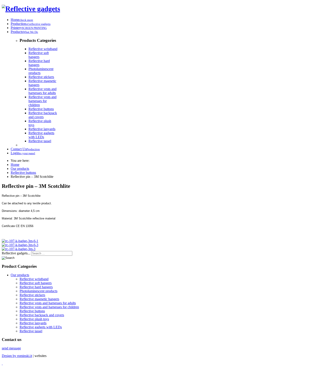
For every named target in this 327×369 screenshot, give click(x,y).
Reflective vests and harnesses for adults (42, 91)
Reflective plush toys (34, 319)
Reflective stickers (41, 77)
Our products (20, 275)
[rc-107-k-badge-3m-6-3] (20, 245)
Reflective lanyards (41, 129)
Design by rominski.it (17, 356)
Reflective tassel (39, 141)
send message (11, 348)
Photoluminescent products (38, 291)
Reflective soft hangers (38, 55)
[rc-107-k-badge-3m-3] (18, 249)
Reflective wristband (42, 49)
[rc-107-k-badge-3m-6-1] (20, 241)
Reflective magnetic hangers (39, 299)
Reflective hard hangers (39, 63)
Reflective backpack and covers (42, 115)
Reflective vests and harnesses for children (42, 101)
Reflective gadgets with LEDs (41, 135)
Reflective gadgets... (16, 253)
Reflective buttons (41, 109)
